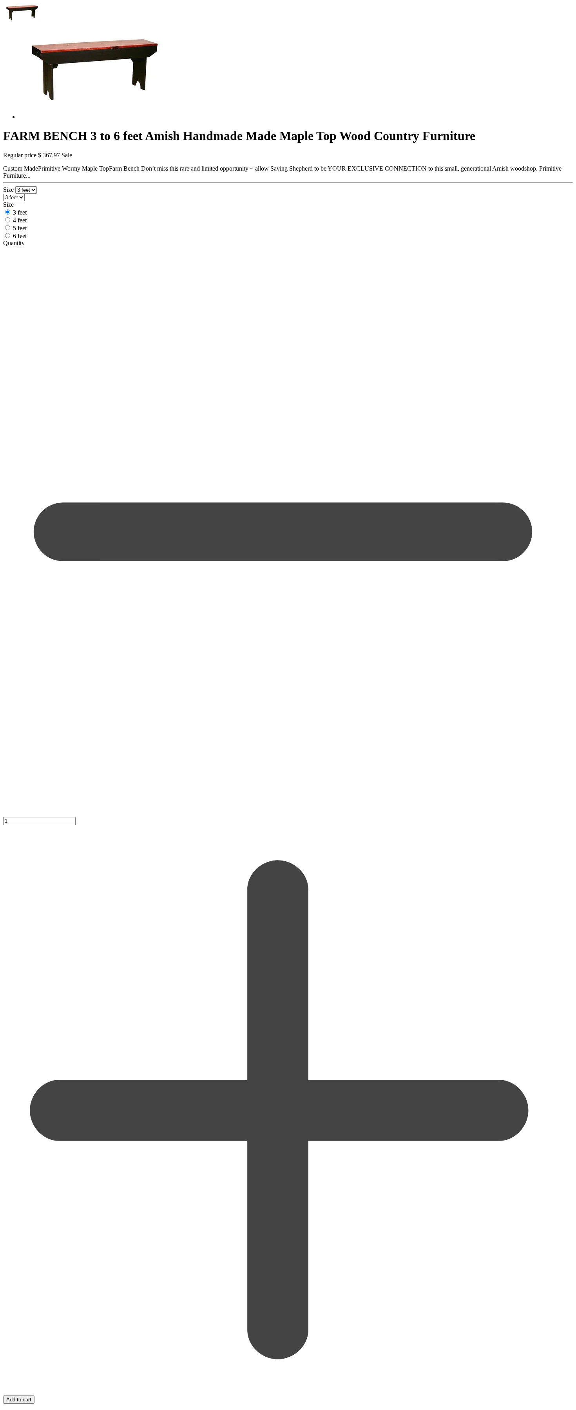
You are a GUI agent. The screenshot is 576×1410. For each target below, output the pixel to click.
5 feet (20, 228)
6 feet (20, 236)
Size (9, 189)
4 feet (20, 220)
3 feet (20, 212)
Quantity (14, 243)
